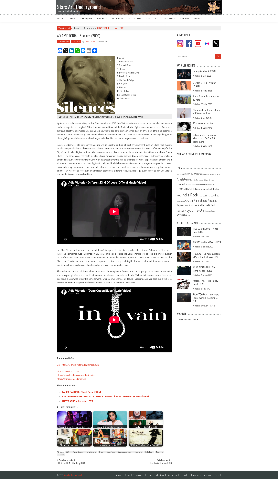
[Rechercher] (218, 56)
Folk (193, 189)
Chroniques (86, 18)
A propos (184, 18)
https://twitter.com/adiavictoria (71, 378)
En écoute (152, 18)
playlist (214, 201)
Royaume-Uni (194, 210)
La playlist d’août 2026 (204, 71)
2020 (204, 174)
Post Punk (184, 205)
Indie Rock (149, 452)
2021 (207, 174)
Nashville (159, 452)
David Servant (90, 41)
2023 (214, 174)
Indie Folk (208, 189)
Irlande (207, 196)
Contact (198, 18)
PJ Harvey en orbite (203, 123)
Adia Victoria (91, 452)
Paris (197, 200)
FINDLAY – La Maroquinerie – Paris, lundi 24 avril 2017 (206, 255)
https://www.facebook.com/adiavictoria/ (76, 375)
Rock (191, 205)
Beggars (201, 180)
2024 (218, 175)
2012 (181, 175)
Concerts (102, 18)
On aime (76, 41)
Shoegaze (208, 211)
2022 (211, 174)
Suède (213, 211)
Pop (179, 205)
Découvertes (134, 18)
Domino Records (191, 185)
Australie (194, 180)
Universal (181, 214)
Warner (61, 454)
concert (181, 184)
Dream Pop (200, 185)
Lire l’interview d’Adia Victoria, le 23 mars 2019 (78, 364)
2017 (190, 174)
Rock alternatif (202, 205)
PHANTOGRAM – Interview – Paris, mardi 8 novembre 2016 (207, 298)
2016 (185, 174)
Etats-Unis (138, 452)
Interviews (117, 18)
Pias (209, 200)
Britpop (206, 180)
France (198, 189)
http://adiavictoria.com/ (68, 371)
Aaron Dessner (78, 452)
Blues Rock (111, 452)
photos (203, 200)
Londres (215, 195)
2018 (196, 174)
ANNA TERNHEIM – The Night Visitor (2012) (204, 269)
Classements (168, 18)
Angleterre (184, 179)
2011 (178, 175)
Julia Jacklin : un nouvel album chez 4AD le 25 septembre (205, 138)
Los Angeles (181, 201)
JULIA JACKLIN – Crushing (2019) (71, 463)
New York (189, 200)
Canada (211, 180)
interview (202, 196)
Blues (101, 452)
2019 (68, 452)
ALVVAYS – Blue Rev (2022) (207, 242)
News (72, 18)
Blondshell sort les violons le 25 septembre (206, 111)
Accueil (61, 18)
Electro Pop (209, 184)
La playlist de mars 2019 (161, 463)
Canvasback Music (124, 452)
